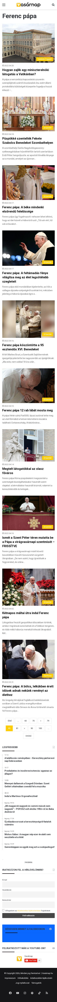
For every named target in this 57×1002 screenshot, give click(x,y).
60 (25, 721)
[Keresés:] (53, 6)
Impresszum (10, 978)
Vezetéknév (6, 890)
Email (4, 880)
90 (32, 728)
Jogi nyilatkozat (22, 983)
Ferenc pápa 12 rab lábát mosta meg (27, 410)
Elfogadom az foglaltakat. (28, 911)
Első (10, 721)
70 (33, 721)
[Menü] (3, 6)
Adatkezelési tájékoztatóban (29, 911)
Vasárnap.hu (47, 973)
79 (48, 721)
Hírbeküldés (23, 978)
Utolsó (28, 736)
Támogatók (36, 983)
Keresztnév (6, 900)
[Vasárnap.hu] (28, 4)
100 (40, 728)
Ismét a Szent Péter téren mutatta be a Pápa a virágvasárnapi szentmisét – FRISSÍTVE (28, 542)
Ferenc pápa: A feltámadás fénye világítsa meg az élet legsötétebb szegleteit (25, 277)
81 (17, 728)
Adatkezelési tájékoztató (41, 978)
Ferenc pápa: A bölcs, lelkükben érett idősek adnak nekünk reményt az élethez (28, 691)
